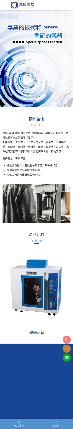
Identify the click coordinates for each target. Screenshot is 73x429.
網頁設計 (65, 409)
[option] (36, 290)
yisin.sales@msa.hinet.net (38, 389)
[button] (66, 60)
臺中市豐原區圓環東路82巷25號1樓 (38, 394)
